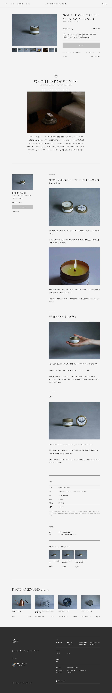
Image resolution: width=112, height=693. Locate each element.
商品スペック (78, 52)
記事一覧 (58, 653)
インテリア (92, 644)
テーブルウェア (82, 644)
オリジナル (70, 644)
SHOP (28, 3)
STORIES (20, 3)
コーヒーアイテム (83, 642)
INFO (68, 653)
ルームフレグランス (95, 642)
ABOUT (57, 659)
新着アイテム (70, 642)
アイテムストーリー (67, 52)
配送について (73, 534)
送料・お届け (92, 52)
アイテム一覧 (59, 642)
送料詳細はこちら (68, 532)
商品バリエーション (95, 56)
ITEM (13, 3)
